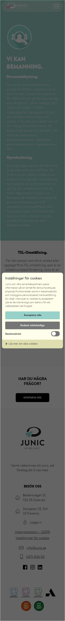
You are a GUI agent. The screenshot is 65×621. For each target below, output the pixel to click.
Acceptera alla (32, 315)
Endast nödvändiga (32, 325)
